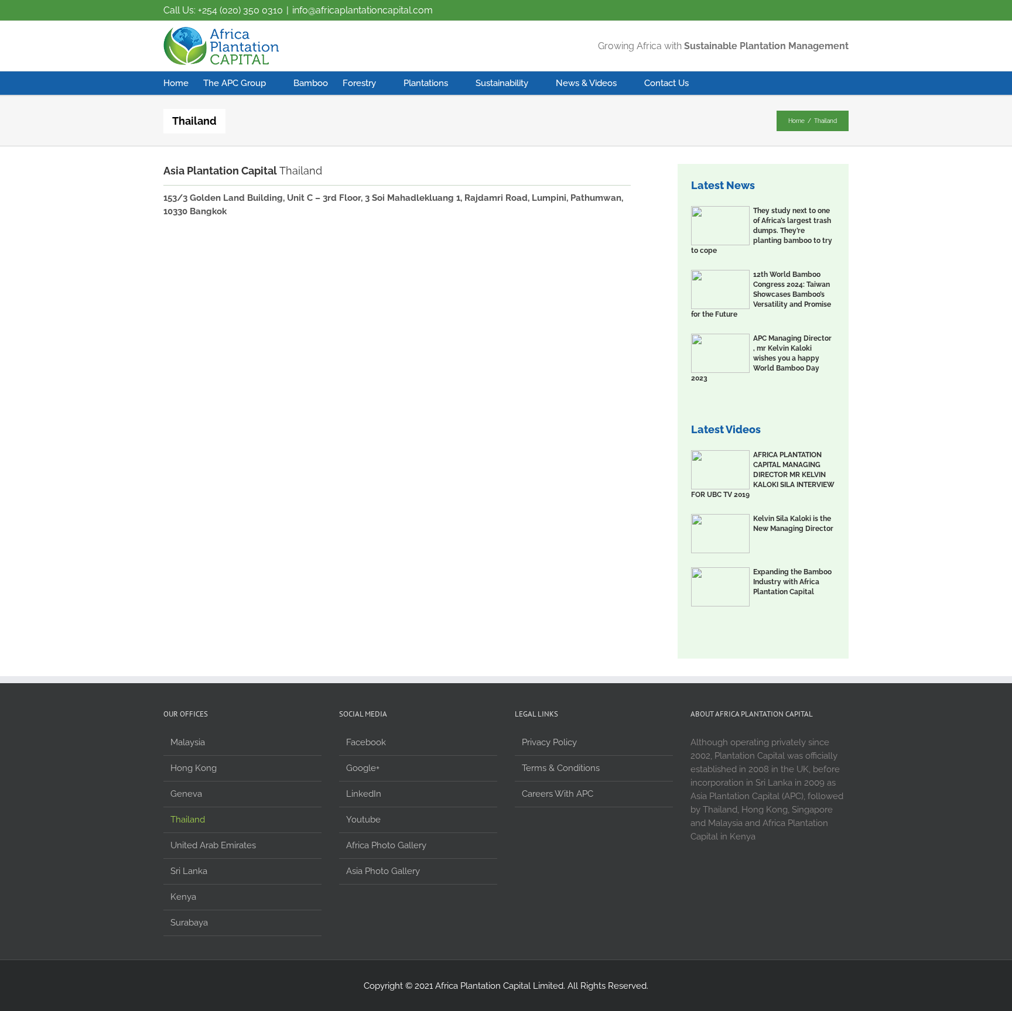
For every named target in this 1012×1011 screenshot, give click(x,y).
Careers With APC (557, 794)
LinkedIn (363, 794)
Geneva (186, 794)
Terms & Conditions (561, 768)
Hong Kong (193, 768)
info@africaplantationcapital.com (362, 10)
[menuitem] (183, 83)
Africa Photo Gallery (386, 845)
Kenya (183, 897)
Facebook (366, 742)
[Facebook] (750, 10)
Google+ (363, 768)
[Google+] (818, 10)
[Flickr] (773, 10)
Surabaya (189, 922)
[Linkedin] (841, 10)
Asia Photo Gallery (383, 871)
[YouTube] (796, 10)
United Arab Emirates (213, 845)
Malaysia (187, 742)
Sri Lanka (188, 871)
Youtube (363, 819)
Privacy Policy (549, 742)
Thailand (187, 819)
